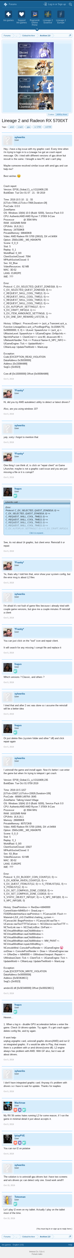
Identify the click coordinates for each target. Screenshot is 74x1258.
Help (70, 1245)
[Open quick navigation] (70, 35)
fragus (18, 488)
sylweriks (20, 137)
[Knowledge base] (36, 108)
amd (12, 127)
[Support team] (36, 74)
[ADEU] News (62, 114)
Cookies (51, 114)
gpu (28, 127)
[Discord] (36, 57)
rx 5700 (37, 127)
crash (20, 127)
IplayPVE (20, 1135)
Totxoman (20, 1197)
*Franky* (19, 390)
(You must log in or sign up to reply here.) (54, 1229)
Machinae (20, 1102)
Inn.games (6, 1245)
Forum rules (37, 1254)
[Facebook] (36, 91)
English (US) (18, 1245)
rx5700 (48, 127)
